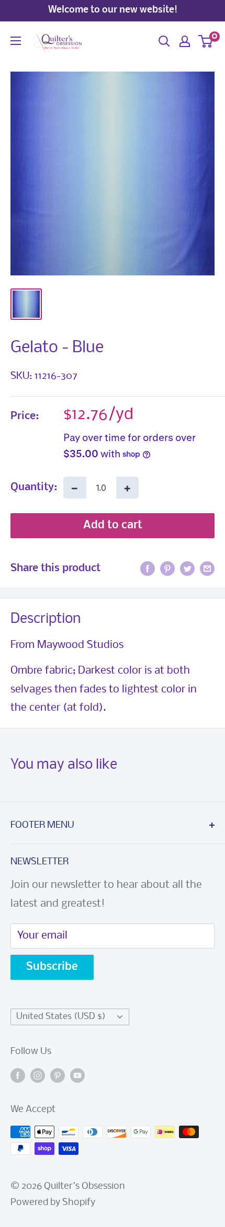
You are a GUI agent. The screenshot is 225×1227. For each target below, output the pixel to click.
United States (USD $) (61, 1017)
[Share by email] (207, 568)
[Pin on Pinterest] (167, 568)
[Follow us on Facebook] (17, 1075)
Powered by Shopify (52, 1203)
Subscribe (52, 967)
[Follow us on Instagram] (37, 1075)
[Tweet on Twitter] (187, 568)
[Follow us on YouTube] (77, 1075)
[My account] (184, 41)
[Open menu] (15, 41)
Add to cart (112, 525)
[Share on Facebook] (147, 568)
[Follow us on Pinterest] (57, 1075)
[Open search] (164, 41)
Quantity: (33, 487)
